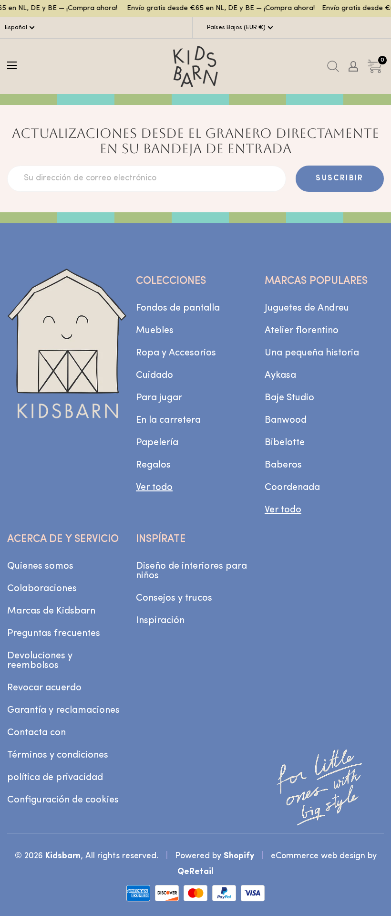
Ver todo (154, 487)
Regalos (153, 465)
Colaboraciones (42, 588)
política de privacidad (55, 777)
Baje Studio (289, 398)
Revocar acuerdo (44, 688)
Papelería (157, 443)
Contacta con (36, 733)
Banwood (286, 420)
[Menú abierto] (12, 65)
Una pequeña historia (312, 353)
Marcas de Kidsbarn (51, 611)
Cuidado (154, 375)
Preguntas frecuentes (53, 633)
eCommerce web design (318, 856)
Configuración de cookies (63, 800)
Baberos (283, 465)
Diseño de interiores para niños (191, 571)
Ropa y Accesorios (176, 353)
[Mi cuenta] (353, 66)
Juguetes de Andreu (307, 308)
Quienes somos (40, 566)
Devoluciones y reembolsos (39, 660)
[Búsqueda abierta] (333, 66)
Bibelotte (285, 443)
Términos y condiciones (57, 755)
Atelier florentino (302, 330)
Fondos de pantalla (178, 308)
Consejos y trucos (174, 598)
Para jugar (159, 398)
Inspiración (160, 620)
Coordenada (292, 487)
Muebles (155, 330)
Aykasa (280, 375)
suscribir (340, 178)
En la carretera (168, 420)
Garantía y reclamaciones (63, 710)
